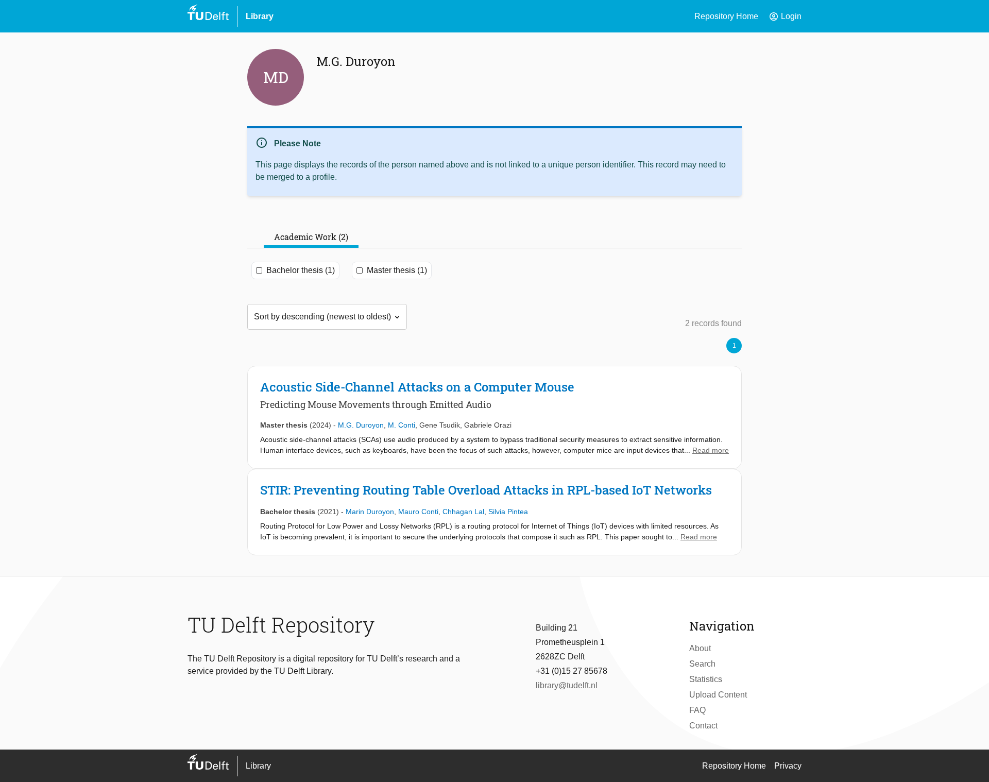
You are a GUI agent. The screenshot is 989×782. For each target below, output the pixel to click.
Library (260, 16)
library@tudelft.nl (567, 685)
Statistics (705, 679)
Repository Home (726, 16)
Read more (710, 450)
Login (785, 16)
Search (702, 663)
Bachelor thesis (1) (300, 270)
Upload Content (718, 694)
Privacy (788, 765)
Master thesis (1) (397, 270)
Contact (703, 725)
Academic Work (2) (311, 236)
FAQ (697, 710)
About (700, 648)
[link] (494, 417)
